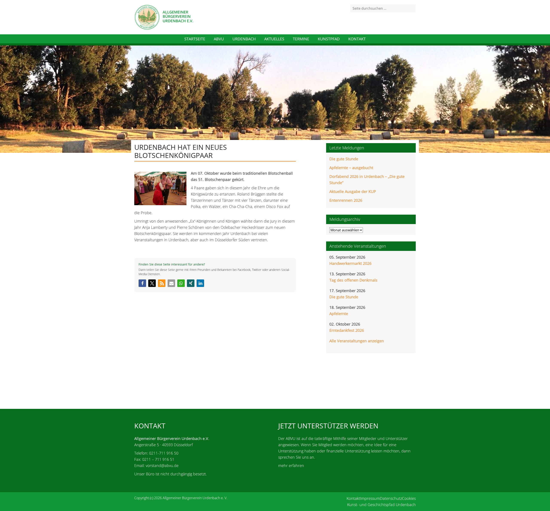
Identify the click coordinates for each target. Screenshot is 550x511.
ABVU (219, 38)
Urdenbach (244, 38)
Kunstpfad (329, 38)
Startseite (194, 38)
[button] (142, 283)
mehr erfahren (291, 465)
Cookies (409, 498)
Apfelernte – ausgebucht (351, 167)
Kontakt (357, 38)
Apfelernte (338, 313)
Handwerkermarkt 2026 (350, 263)
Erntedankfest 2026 (346, 330)
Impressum (370, 498)
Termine (301, 38)
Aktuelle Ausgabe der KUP (352, 191)
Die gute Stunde (343, 158)
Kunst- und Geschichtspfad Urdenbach (381, 504)
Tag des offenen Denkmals (353, 280)
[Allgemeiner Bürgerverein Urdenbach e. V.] (163, 16)
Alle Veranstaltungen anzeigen (356, 340)
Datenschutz (391, 498)
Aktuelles (274, 38)
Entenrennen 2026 (345, 200)
